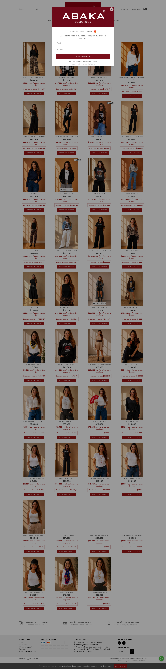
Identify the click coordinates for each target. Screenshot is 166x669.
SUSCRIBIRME (83, 56)
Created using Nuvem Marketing (83, 64)
